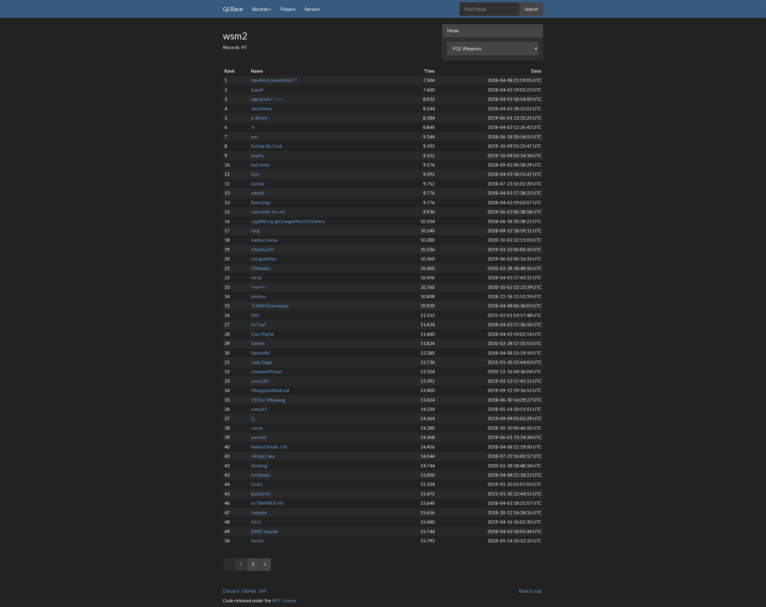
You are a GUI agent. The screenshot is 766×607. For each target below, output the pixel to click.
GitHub (249, 591)
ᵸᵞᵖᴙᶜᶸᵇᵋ (258, 287)
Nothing (259, 465)
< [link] (229, 564)
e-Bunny (259, 118)
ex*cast (258, 324)
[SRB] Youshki (264, 531)
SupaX (257, 89)
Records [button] (260, 9)
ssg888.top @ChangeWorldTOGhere (288, 221)
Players (288, 9)
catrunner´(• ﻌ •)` (268, 211)
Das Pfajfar (262, 334)
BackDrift (261, 493)
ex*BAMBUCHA (267, 503)
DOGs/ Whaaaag (268, 399)
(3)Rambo (260, 268)
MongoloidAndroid (270, 390)
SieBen (258, 343)
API (263, 591)
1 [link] (241, 564)
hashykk (259, 512)
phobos (258, 296)
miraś (256, 277)
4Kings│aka (263, 456)
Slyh (255, 174)
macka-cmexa (264, 240)
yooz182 (260, 381)
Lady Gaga (261, 362)
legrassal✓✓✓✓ (268, 99)
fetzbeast (260, 475)
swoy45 (259, 409)
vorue (257, 428)
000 (255, 315)
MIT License (284, 600)
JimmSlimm (261, 108)
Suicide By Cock (266, 146)
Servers (312, 9)
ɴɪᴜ (254, 136)
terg (255, 230)
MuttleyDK (262, 249)
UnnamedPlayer (266, 371)
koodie (258, 183)
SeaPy (257, 155)
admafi (257, 193)
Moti (256, 521)
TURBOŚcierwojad (269, 305)
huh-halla (260, 164)
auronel (258, 437)
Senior (257, 540)
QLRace (233, 8)
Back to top (530, 591)
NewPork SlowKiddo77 (274, 80)
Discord (231, 591)
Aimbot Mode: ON (269, 446)
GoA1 (257, 484)
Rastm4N (260, 353)
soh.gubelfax (264, 258)
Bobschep (260, 202)
